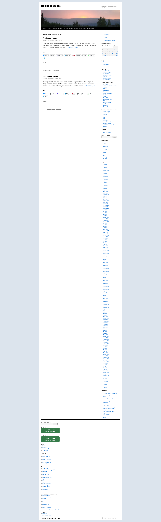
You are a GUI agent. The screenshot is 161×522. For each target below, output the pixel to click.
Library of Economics (107, 123)
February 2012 (106, 282)
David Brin (105, 87)
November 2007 (106, 358)
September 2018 (106, 184)
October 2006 (105, 378)
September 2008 (106, 343)
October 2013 (105, 251)
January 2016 (105, 218)
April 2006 (105, 387)
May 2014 (105, 242)
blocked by (51, 431)
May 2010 (105, 313)
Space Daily (105, 103)
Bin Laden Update (50, 38)
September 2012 (106, 271)
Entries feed (105, 63)
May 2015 (105, 226)
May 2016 (105, 214)
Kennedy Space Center (107, 93)
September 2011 (106, 289)
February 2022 (106, 172)
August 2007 (105, 363)
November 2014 (106, 235)
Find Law (105, 118)
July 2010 (105, 310)
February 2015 (106, 230)
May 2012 (105, 277)
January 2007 (105, 373)
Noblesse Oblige (51, 5)
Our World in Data (106, 79)
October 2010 (105, 306)
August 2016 (105, 209)
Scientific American (107, 102)
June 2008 (105, 348)
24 (102, 55)
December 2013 (106, 248)
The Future (105, 158)
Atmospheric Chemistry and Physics (110, 85)
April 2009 (105, 333)
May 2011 (105, 295)
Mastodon (106, 34)
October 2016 (105, 206)
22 (114, 53)
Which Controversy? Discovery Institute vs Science (60, 28)
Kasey (104, 151)
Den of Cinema (106, 73)
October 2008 (105, 342)
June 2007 (105, 366)
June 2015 (105, 224)
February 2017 (106, 200)
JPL (103, 91)
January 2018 (105, 193)
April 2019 (105, 182)
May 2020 (105, 175)
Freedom (49, 109)
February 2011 (106, 300)
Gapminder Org (106, 120)
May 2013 (105, 259)
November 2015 (106, 221)
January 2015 (105, 232)
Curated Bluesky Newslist (109, 40)
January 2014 (105, 247)
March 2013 (105, 262)
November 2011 (106, 286)
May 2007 (105, 367)
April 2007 (105, 369)
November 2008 (106, 340)
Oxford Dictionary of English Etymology (50, 509)
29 (114, 55)
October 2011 (105, 288)
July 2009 (105, 328)
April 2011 (105, 297)
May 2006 (105, 386)
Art (103, 142)
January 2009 (105, 337)
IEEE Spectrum (106, 90)
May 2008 (105, 349)
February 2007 (106, 372)
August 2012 (105, 273)
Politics (53, 109)
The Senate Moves (50, 76)
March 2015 (105, 229)
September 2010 (106, 307)
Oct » (117, 57)
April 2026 (105, 167)
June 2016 (105, 212)
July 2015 (105, 223)
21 (112, 53)
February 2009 (106, 336)
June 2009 (105, 330)
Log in (104, 61)
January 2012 (105, 283)
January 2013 (105, 265)
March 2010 (105, 316)
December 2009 (106, 321)
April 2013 (105, 261)
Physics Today (106, 97)
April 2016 (105, 215)
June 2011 (105, 294)
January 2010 (105, 319)
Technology (58, 109)
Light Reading (105, 94)
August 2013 (105, 254)
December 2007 (106, 357)
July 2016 (105, 211)
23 (117, 53)
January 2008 (105, 355)
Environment (105, 146)
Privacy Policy (56, 518)
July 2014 (105, 239)
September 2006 (106, 379)
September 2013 (106, 253)
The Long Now (106, 106)
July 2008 (105, 346)
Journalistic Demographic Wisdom (110, 393)
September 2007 (106, 361)
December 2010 (106, 303)
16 (117, 51)
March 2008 (105, 352)
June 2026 (105, 164)
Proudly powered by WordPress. (109, 518)
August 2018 (105, 185)
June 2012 (105, 276)
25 (105, 55)
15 (114, 51)
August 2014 (105, 238)
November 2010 (106, 304)
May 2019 (105, 181)
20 (109, 53)
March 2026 (105, 169)
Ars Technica (105, 84)
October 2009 (105, 324)
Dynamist (105, 114)
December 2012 (106, 267)
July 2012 (105, 274)
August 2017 (105, 196)
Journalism (105, 149)
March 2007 (105, 370)
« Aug (102, 57)
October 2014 (105, 236)
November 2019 (106, 178)
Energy (104, 145)
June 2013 (105, 257)
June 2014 (105, 241)
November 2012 (106, 268)
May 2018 (105, 190)
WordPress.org (106, 66)
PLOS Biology (106, 100)
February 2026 (106, 170)
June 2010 (105, 312)
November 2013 (106, 250)
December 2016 (106, 203)
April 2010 (105, 315)
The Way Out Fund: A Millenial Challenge (84, 28)
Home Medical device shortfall (109, 411)
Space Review (105, 105)
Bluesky (106, 37)
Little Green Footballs (107, 78)
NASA (104, 96)
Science (104, 154)
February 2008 (106, 354)
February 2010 (106, 318)
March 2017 (105, 199)
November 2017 (106, 194)
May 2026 (105, 166)
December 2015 (106, 220)
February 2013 (106, 264)
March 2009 (105, 334)
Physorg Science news (107, 99)
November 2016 (106, 205)
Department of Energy (107, 112)
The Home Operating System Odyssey (110, 392)
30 (117, 55)
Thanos (60, 40)
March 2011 (105, 298)
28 (112, 55)
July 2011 (105, 292)
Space (104, 155)
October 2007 (105, 360)
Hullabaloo (105, 76)
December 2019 (106, 176)
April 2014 (105, 244)
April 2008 (105, 351)
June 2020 (105, 173)
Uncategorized (106, 160)
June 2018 (105, 188)
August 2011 (105, 291)
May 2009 (105, 331)
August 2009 (105, 327)
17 (102, 53)
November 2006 (106, 376)
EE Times (105, 88)
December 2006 (106, 375)
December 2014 (106, 233)
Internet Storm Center (107, 121)
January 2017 (105, 202)
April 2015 (105, 227)
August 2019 (105, 179)
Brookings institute (106, 111)
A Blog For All (106, 70)
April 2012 (105, 279)
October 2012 (105, 270)
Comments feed (106, 64)
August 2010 (105, 309)
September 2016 (106, 208)
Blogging (49, 70)
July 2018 (105, 187)
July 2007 (105, 364)
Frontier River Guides (107, 75)
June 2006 (105, 384)
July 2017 (105, 197)
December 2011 (106, 285)
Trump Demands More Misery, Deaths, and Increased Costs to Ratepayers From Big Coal (109, 408)
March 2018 (105, 191)
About (44, 28)
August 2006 (105, 381)
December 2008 (106, 339)
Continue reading (74, 47)
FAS (104, 117)
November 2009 (106, 322)
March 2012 (105, 280)
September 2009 (106, 325)
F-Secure (104, 115)
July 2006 (105, 383)
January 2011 (105, 301)
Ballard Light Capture (107, 72)
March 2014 (105, 245)
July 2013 (105, 256)
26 (107, 55)
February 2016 (106, 217)
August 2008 (105, 345)
